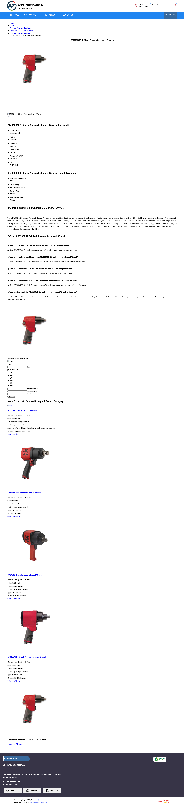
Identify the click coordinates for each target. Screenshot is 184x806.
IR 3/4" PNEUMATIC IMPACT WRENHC (22, 410)
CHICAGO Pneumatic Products (20, 28)
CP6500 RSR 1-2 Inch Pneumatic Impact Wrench (26, 657)
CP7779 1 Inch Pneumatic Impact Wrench (24, 493)
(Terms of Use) (42, 800)
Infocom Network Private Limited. (38, 802)
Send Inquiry (171, 15)
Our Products (51, 15)
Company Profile (31, 15)
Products (13, 26)
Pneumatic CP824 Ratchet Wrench (21, 31)
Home (12, 23)
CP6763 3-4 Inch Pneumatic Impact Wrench (25, 575)
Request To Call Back (14, 744)
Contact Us (68, 15)
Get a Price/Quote (13, 434)
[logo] (12, 10)
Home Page (14, 15)
